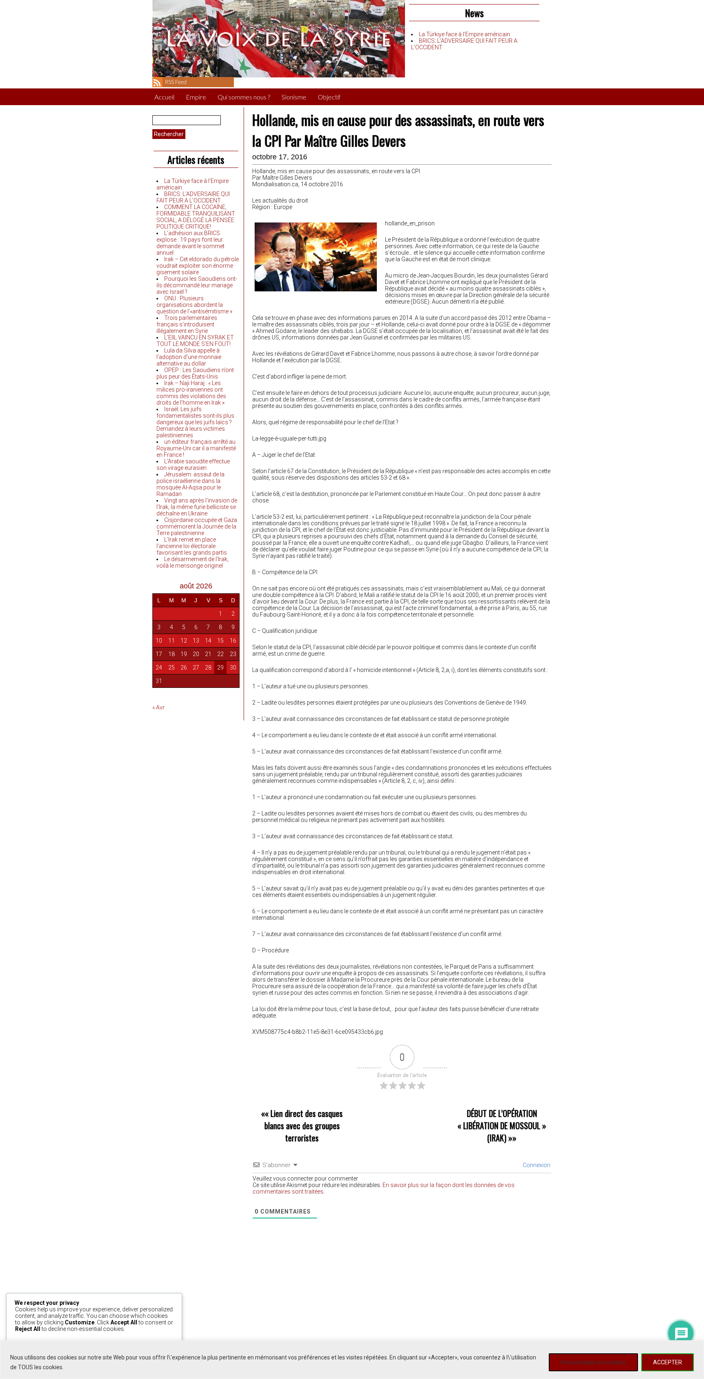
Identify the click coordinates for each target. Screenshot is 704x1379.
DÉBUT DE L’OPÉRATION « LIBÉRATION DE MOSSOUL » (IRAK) (502, 1125)
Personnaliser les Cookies (593, 1362)
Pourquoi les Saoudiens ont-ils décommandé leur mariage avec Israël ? (196, 285)
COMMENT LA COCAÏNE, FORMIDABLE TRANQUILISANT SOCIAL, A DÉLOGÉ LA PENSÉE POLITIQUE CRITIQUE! (195, 217)
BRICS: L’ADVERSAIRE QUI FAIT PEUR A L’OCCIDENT (193, 197)
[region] (352, 1359)
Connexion (535, 1165)
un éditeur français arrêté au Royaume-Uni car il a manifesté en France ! (196, 448)
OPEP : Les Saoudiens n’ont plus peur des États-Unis (195, 373)
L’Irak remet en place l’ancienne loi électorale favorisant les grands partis (191, 546)
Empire (196, 97)
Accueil (164, 97)
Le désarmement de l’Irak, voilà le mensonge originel (192, 562)
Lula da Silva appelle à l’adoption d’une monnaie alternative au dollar (188, 357)
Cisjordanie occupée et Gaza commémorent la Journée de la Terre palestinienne (196, 526)
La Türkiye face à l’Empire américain (464, 34)
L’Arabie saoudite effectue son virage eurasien (193, 464)
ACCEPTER (667, 1362)
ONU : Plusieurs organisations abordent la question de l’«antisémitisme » (194, 305)
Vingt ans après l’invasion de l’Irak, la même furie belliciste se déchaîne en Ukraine (196, 507)
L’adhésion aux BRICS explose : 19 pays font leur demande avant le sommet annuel (190, 243)
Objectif (329, 97)
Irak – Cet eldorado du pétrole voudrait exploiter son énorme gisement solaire (197, 265)
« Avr (158, 707)
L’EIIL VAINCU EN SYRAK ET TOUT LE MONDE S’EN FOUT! (195, 340)
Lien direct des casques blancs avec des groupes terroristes (303, 1125)
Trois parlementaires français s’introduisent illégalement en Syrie (186, 324)
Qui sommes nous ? (244, 97)
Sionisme (294, 97)
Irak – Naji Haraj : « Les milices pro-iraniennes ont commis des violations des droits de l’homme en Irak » (191, 393)
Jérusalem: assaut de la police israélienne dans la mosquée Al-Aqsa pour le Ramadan (190, 484)
